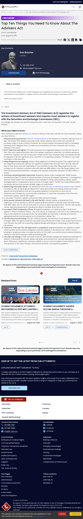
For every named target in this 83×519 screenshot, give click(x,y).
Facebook (50, 428)
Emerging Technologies (52, 446)
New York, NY (48, 477)
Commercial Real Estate (10, 443)
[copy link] (80, 40)
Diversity (4, 486)
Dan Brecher (11, 32)
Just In (5, 327)
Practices (46, 404)
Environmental (6, 452)
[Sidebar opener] (80, 7)
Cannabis (46, 443)
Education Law (6, 449)
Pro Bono (4, 489)
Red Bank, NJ (15, 259)
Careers (45, 408)
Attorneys (6, 404)
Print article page (42, 73)
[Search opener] (74, 7)
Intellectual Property (9, 456)
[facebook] (65, 40)
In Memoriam (6, 492)
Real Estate (47, 459)
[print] (76, 40)
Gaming (46, 452)
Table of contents (13, 84)
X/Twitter (49, 431)
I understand (75, 514)
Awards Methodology (11, 417)
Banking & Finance (50, 440)
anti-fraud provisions (38, 139)
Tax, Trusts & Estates (9, 468)
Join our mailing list (60, 2)
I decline (62, 514)
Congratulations (61, 327)
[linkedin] (72, 40)
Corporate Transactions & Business (23, 256)
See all (74, 280)
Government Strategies (52, 456)
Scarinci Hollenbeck (10, 250)
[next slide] (79, 342)
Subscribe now (14, 388)
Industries (6, 408)
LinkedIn (49, 425)
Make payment (76, 2)
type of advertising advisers (59, 187)
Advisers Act (26, 134)
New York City (25, 259)
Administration (6, 480)
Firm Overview (8, 413)
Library (10, 12)
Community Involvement (10, 483)
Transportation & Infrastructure (55, 462)
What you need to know (13, 99)
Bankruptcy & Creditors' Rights (12, 440)
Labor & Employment (9, 459)
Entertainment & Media (52, 449)
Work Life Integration (9, 495)
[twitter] (68, 40)
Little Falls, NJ (37, 259)
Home (3, 12)
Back (7, 107)
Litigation (4, 462)
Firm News (19, 12)
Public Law (5, 465)
